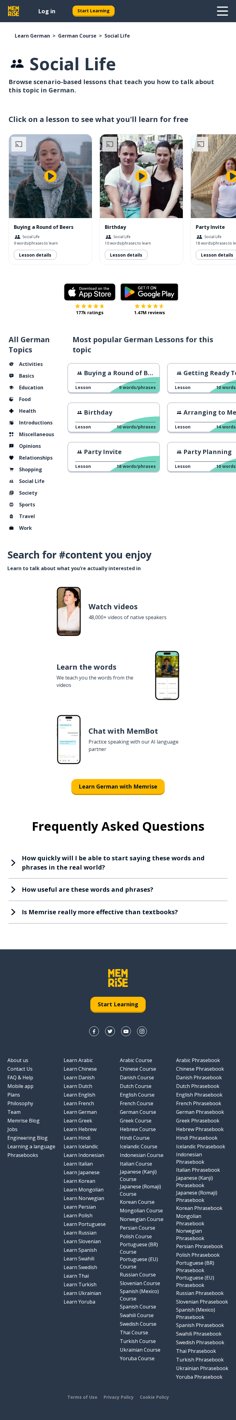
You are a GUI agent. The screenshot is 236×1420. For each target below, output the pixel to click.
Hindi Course (135, 1137)
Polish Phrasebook (198, 1255)
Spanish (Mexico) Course (139, 1295)
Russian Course (138, 1274)
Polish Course (136, 1236)
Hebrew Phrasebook (200, 1129)
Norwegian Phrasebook (190, 1234)
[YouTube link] (126, 1031)
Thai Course (134, 1332)
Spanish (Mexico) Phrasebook (195, 1313)
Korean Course (137, 1202)
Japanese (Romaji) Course (140, 1190)
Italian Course (136, 1163)
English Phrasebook (199, 1094)
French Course (136, 1103)
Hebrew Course (138, 1129)
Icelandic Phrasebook (200, 1146)
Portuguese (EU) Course (139, 1263)
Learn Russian (80, 1232)
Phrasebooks (22, 1155)
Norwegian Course (141, 1219)
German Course (77, 35)
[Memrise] (13, 11)
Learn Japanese (82, 1172)
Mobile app (20, 1086)
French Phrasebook (198, 1103)
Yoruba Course (137, 1358)
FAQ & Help (20, 1077)
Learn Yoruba (79, 1301)
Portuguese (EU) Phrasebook (195, 1281)
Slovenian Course (140, 1283)
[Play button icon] (50, 176)
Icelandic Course (138, 1146)
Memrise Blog (23, 1120)
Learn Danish (79, 1077)
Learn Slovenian (82, 1241)
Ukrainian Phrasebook (202, 1368)
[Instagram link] (142, 1031)
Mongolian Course (141, 1210)
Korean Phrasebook (199, 1208)
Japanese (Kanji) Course (138, 1175)
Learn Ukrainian (82, 1293)
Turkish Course (138, 1341)
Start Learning (93, 11)
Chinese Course (138, 1068)
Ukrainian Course (140, 1349)
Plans (13, 1094)
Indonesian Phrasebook (190, 1158)
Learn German (32, 35)
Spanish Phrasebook (200, 1325)
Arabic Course (136, 1060)
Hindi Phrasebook (197, 1137)
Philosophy (20, 1103)
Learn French (79, 1103)
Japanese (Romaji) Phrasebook (196, 1196)
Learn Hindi (77, 1137)
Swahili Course (137, 1315)
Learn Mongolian (84, 1189)
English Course (137, 1094)
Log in (46, 11)
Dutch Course (135, 1086)
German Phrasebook (200, 1112)
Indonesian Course (141, 1155)
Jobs (12, 1129)
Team (14, 1112)
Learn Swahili (79, 1258)
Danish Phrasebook (199, 1077)
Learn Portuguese (85, 1224)
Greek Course (135, 1120)
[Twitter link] (110, 1031)
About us (17, 1060)
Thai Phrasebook (196, 1351)
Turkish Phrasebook (200, 1359)
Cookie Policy (154, 1397)
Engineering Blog (27, 1137)
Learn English (79, 1094)
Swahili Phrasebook (199, 1333)
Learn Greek (78, 1120)
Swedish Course (138, 1324)
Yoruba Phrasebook (199, 1376)
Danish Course (137, 1077)
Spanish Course (138, 1306)
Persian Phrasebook (199, 1246)
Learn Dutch (78, 1086)
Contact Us (20, 1068)
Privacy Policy (119, 1397)
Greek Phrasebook (197, 1120)
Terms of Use (82, 1397)
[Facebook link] (94, 1031)
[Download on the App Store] (90, 292)
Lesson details (35, 255)
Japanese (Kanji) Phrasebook (194, 1182)
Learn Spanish (80, 1250)
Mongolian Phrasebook (190, 1220)
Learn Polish (78, 1215)
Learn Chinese (80, 1068)
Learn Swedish (80, 1267)
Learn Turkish (80, 1284)
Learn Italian (78, 1163)
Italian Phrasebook (198, 1169)
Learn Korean (79, 1181)
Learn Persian (80, 1206)
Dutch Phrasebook (197, 1086)
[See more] (222, 11)
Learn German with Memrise (118, 786)
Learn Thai (76, 1275)
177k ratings (90, 312)
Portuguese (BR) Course (139, 1248)
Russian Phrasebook (200, 1293)
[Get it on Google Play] (149, 292)
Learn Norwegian (84, 1198)
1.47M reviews (149, 312)
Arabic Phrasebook (198, 1060)
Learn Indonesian (84, 1155)
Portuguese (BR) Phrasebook (195, 1267)
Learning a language (31, 1146)
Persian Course (137, 1227)
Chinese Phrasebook (200, 1068)
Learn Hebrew (80, 1129)
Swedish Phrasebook (200, 1342)
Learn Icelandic (81, 1146)
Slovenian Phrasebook (202, 1301)
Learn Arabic (78, 1060)
